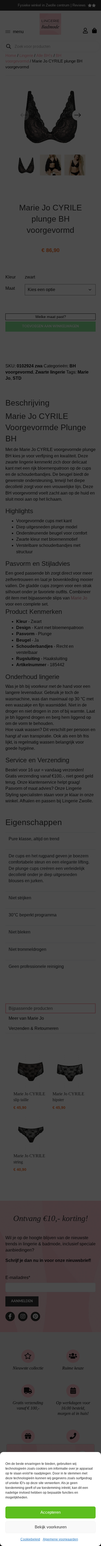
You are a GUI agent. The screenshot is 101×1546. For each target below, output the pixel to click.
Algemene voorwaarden (60, 1539)
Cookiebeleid (30, 1539)
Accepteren (50, 1512)
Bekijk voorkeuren (51, 1527)
